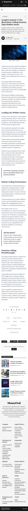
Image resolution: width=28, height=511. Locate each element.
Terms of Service (19, 429)
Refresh (15, 341)
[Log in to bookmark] (25, 16)
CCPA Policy (18, 430)
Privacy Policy (18, 427)
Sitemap (4, 480)
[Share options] (25, 38)
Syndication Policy (7, 450)
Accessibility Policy (7, 485)
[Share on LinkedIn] (11, 310)
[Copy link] (15, 312)
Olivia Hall (10, 37)
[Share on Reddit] (14, 310)
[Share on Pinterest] (19, 310)
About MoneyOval (6, 427)
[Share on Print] (13, 312)
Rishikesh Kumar (14, 375)
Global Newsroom (19, 484)
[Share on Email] (24, 310)
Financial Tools (6, 482)
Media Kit (4, 503)
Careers (4, 429)
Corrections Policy (7, 464)
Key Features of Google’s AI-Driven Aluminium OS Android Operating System (18, 373)
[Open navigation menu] (2, 2)
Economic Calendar (7, 484)
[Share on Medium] (16, 310)
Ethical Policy (5, 457)
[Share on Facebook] (4, 310)
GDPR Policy (18, 432)
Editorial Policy (6, 458)
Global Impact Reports (20, 489)
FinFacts (4, 487)
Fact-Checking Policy (7, 466)
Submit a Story (18, 443)
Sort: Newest (22, 341)
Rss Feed (25, 508)
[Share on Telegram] (22, 310)
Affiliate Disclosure (19, 473)
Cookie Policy (18, 434)
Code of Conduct (6, 448)
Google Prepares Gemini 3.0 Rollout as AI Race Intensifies (17, 392)
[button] (26, 2)
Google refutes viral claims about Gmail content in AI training (16, 383)
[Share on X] (6, 310)
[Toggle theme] (22, 2)
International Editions (20, 482)
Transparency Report (7, 501)
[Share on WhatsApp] (9, 310)
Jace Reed (12, 365)
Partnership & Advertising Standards (18, 466)
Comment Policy (6, 455)
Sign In (14, 349)
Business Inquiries (6, 430)
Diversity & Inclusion (20, 494)
